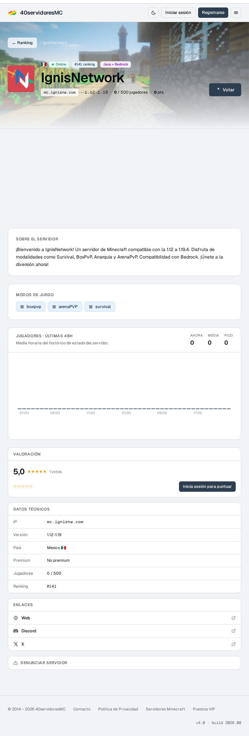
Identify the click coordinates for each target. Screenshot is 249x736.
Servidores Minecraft (165, 709)
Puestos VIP (204, 709)
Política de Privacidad (118, 709)
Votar (229, 90)
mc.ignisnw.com (60, 92)
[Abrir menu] (236, 12)
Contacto (81, 709)
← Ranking (22, 42)
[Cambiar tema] (153, 12)
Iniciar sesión (178, 12)
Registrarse (213, 12)
